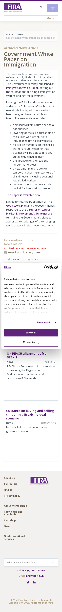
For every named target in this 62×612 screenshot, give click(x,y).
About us (9, 478)
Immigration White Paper (22, 88)
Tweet (15, 259)
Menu (50, 18)
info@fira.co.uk (34, 575)
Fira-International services (14, 537)
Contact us (10, 484)
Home (9, 34)
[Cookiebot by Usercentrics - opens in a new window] (44, 267)
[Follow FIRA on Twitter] (27, 583)
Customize (29, 342)
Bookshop (10, 520)
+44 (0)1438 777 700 (33, 570)
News (20, 34)
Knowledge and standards (13, 513)
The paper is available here (23, 195)
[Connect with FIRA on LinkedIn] (34, 583)
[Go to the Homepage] (13, 8)
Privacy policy (12, 496)
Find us (8, 490)
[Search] (40, 8)
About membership (15, 505)
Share (34, 259)
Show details (44, 322)
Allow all (31, 332)
